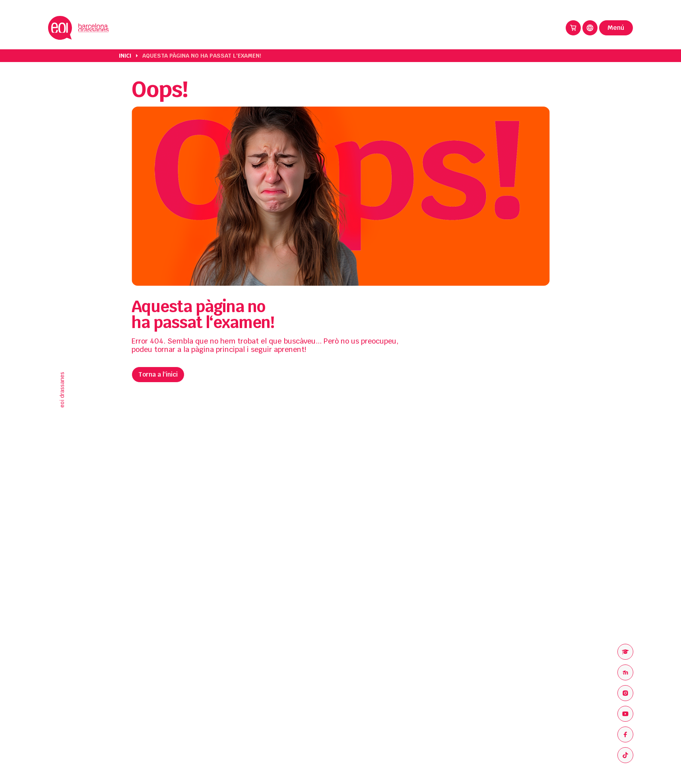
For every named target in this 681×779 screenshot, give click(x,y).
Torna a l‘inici (158, 374)
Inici (125, 55)
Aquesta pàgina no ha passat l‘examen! (201, 55)
